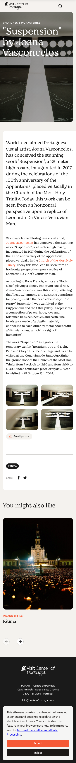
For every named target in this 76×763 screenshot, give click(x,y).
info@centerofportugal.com (38, 700)
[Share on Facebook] (18, 478)
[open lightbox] (22, 395)
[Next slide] (20, 641)
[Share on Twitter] (25, 478)
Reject (38, 753)
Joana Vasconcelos (19, 243)
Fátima (12, 466)
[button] (69, 6)
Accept (38, 743)
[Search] (60, 6)
